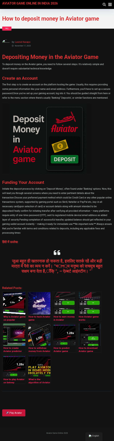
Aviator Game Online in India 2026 (30, 3)
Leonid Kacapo (22, 42)
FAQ (6, 28)
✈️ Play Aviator (14, 412)
